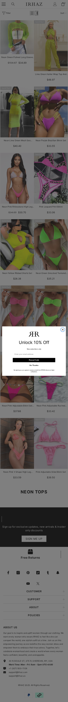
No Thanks (34, 365)
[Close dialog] (63, 329)
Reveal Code (34, 360)
